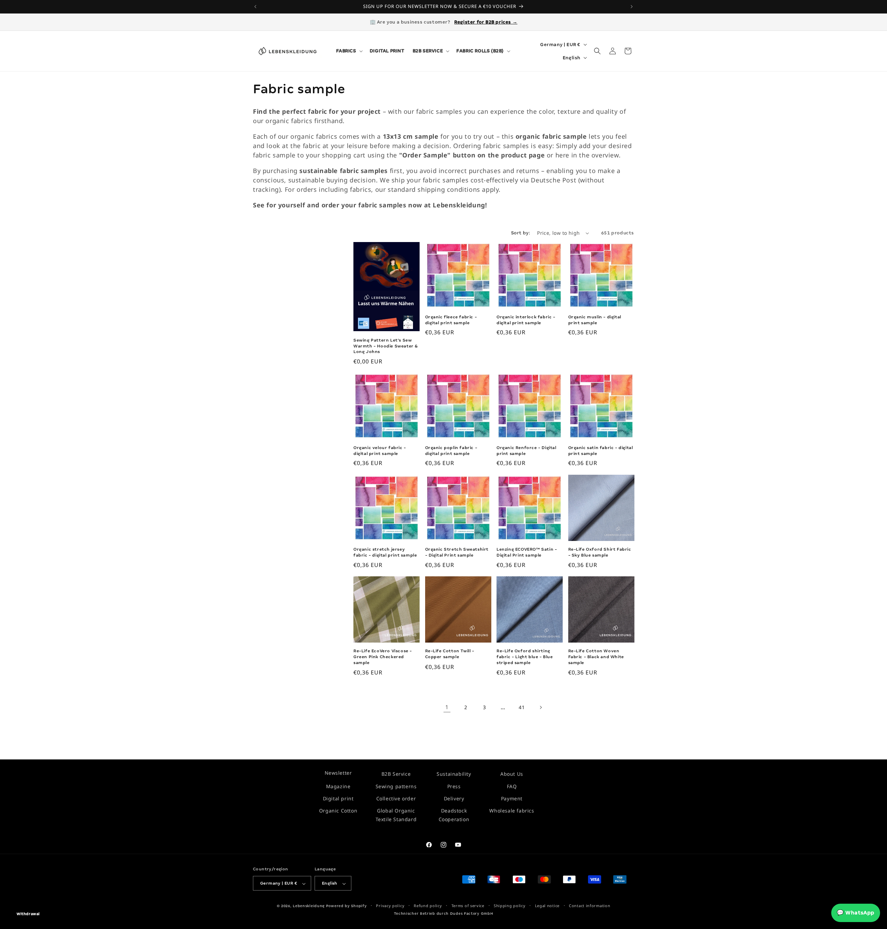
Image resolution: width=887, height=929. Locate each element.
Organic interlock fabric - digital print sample (526, 320)
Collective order (396, 798)
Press (454, 786)
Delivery (454, 798)
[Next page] (540, 707)
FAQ (512, 786)
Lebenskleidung (309, 906)
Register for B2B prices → (485, 22)
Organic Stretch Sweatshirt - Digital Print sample (457, 552)
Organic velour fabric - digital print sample (379, 450)
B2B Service (396, 774)
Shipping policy (510, 906)
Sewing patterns (396, 786)
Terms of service (467, 906)
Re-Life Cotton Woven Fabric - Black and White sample (596, 656)
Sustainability (454, 774)
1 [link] (447, 707)
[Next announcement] (631, 6)
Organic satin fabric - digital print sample (600, 450)
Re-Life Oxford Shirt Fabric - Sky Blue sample (599, 552)
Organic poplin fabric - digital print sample (451, 450)
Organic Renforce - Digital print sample (526, 450)
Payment (511, 798)
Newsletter (338, 772)
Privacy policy (390, 906)
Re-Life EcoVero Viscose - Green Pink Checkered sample (382, 656)
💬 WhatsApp (856, 912)
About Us (511, 774)
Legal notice (547, 906)
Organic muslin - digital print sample (594, 320)
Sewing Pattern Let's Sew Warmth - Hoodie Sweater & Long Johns (385, 346)
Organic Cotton (338, 810)
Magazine (338, 786)
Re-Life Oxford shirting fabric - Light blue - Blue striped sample (525, 656)
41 (522, 707)
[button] (349, 51)
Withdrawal (28, 914)
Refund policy (428, 906)
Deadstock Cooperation (454, 815)
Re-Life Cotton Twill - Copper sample (449, 653)
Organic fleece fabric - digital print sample (451, 320)
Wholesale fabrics (511, 810)
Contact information (589, 906)
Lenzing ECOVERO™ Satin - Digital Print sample (527, 552)
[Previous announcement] (255, 6)
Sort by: (520, 232)
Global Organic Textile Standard (396, 815)
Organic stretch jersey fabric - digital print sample (385, 552)
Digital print (338, 798)
